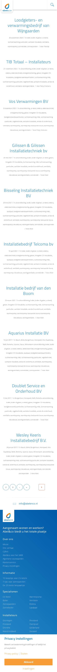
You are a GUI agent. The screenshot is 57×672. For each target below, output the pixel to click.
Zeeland (33, 631)
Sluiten (24, 653)
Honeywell (38, 340)
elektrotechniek (16, 73)
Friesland (7, 624)
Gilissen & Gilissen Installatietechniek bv (28, 148)
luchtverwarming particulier (18, 42)
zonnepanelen (32, 46)
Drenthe (6, 627)
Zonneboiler (8, 607)
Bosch (18, 340)
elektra (8, 73)
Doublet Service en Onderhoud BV (28, 388)
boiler (28, 38)
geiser (39, 73)
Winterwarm (29, 344)
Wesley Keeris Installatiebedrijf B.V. (28, 438)
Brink (22, 340)
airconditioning (26, 69)
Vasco (22, 344)
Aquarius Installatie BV (28, 333)
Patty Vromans (45, 86)
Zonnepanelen (9, 604)
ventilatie (45, 42)
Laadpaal (33, 607)
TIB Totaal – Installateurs (28, 62)
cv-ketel (45, 38)
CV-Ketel (7, 596)
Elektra (32, 604)
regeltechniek (28, 82)
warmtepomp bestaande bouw (32, 126)
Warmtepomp (35, 596)
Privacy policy (11, 653)
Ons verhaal (8, 548)
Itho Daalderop (47, 340)
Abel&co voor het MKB (13, 555)
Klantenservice (9, 562)
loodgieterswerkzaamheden (24, 77)
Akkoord (28, 662)
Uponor (16, 344)
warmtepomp (12, 46)
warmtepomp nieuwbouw (12, 224)
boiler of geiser (36, 38)
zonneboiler (22, 46)
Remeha (10, 344)
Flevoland (33, 620)
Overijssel (33, 624)
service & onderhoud (44, 121)
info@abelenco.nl (28, 503)
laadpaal (10, 211)
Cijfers (5, 551)
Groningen (7, 620)
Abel (46, 175)
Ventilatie (33, 600)
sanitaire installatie (35, 42)
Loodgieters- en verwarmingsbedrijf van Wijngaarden (28, 25)
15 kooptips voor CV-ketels (15, 578)
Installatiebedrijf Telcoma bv (28, 244)
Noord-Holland (9, 631)
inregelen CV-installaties (37, 113)
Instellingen (28, 669)
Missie (5, 544)
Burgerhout (29, 340)
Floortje (46, 46)
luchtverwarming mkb (42, 77)
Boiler (5, 600)
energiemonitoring (29, 73)
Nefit (4, 344)
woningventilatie (28, 86)
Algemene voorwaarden (13, 558)
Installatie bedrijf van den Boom (28, 291)
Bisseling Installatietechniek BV (28, 193)
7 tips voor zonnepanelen (14, 581)
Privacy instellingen (11, 566)
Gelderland (34, 627)
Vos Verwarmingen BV (28, 101)
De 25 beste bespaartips (14, 585)
